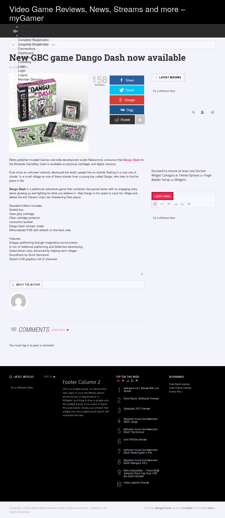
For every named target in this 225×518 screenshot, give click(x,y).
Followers (24, 57)
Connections (26, 48)
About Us (26, 26)
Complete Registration (33, 40)
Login (22, 66)
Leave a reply (58, 330)
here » (212, 508)
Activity (25, 31)
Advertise (26, 35)
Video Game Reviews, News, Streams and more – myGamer (97, 13)
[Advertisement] (183, 134)
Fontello (187, 508)
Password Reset (29, 92)
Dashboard (25, 53)
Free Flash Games (179, 384)
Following (24, 61)
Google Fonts (163, 508)
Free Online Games (180, 387)
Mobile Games (28, 83)
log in (25, 345)
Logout (23, 75)
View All (48, 376)
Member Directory (30, 79)
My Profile (25, 88)
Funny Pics (175, 391)
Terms (22, 101)
